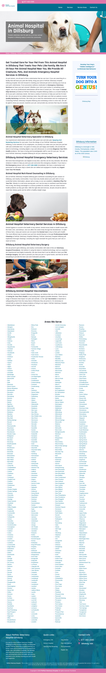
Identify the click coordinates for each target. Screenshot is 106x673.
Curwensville (11, 544)
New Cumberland (60, 477)
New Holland (59, 481)
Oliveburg (58, 533)
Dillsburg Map (86, 101)
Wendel (81, 552)
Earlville (9, 604)
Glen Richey (35, 414)
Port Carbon (58, 604)
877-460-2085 (29, 2)
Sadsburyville (83, 372)
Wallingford (82, 525)
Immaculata (34, 513)
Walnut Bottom (83, 527)
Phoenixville (59, 580)
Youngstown (82, 610)
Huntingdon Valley (36, 507)
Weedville (82, 548)
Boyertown (10, 428)
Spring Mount (83, 443)
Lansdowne (34, 584)
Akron (9, 335)
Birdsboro (10, 412)
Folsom (33, 368)
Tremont (81, 497)
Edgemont (10, 616)
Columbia (10, 521)
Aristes (9, 354)
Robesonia (82, 358)
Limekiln (33, 622)
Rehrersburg (83, 339)
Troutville (82, 501)
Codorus (9, 515)
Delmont (9, 566)
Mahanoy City (59, 360)
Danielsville (10, 554)
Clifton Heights (11, 507)
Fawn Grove (35, 354)
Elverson (34, 331)
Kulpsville (34, 560)
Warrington (82, 536)
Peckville (58, 568)
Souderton (82, 424)
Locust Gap (58, 339)
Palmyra (57, 552)
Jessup (33, 525)
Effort (8, 618)
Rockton (81, 362)
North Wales (58, 513)
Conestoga (10, 523)
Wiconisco (82, 572)
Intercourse (34, 515)
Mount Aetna (59, 442)
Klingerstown (35, 554)
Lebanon (34, 598)
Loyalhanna (58, 345)
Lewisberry (34, 618)
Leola (33, 616)
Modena (57, 424)
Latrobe (33, 588)
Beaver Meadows (12, 388)
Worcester (82, 592)
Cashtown (10, 473)
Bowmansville (11, 426)
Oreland (57, 542)
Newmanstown (59, 503)
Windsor (81, 584)
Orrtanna (57, 544)
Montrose (58, 434)
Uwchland (82, 515)
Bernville (10, 394)
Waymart (81, 542)
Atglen (9, 366)
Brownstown (11, 455)
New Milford (58, 487)
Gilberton (34, 402)
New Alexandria (60, 469)
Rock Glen (82, 360)
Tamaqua (82, 477)
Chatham (10, 483)
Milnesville (58, 418)
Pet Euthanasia (65, 646)
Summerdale (83, 461)
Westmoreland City (84, 562)
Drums (9, 596)
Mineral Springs (60, 420)
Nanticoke (58, 459)
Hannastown (35, 455)
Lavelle (33, 592)
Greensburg (34, 445)
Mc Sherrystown (60, 392)
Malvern (57, 366)
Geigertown (34, 394)
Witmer (81, 586)
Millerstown (58, 414)
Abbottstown (11, 325)
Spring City (82, 436)
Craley (9, 533)
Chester (9, 487)
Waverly (81, 540)
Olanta (57, 527)
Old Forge (58, 529)
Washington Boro (84, 538)
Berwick (9, 398)
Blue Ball (10, 416)
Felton (33, 358)
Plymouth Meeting (60, 598)
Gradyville (34, 434)
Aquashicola (11, 347)
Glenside (34, 424)
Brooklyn (10, 449)
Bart (8, 380)
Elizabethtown (11, 620)
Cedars (9, 475)
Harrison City (35, 467)
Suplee (81, 467)
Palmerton (58, 550)
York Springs (83, 608)
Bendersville (11, 390)
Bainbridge (10, 374)
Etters (33, 341)
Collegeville (10, 517)
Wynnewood (83, 598)
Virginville (82, 521)
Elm (32, 327)
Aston (9, 364)
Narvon (57, 463)
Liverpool (58, 335)
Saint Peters (82, 378)
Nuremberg (58, 523)
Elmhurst (34, 329)
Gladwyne (34, 408)
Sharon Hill (82, 398)
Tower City (82, 495)
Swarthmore (82, 469)
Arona (9, 358)
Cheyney (10, 493)
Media (57, 398)
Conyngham (11, 527)
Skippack (82, 418)
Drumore (10, 594)
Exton (33, 345)
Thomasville (82, 485)
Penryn (57, 574)
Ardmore (9, 351)
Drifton (9, 592)
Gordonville (34, 432)
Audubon (10, 370)
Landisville (34, 580)
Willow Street (83, 580)
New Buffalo (58, 475)
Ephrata (33, 337)
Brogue (9, 445)
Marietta (57, 380)
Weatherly (82, 546)
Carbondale (10, 469)
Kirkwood (34, 550)
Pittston (57, 590)
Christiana (10, 497)
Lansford (33, 586)
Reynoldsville (83, 345)
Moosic (57, 436)
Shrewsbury (82, 414)
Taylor (81, 479)
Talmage (81, 475)
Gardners (34, 390)
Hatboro (33, 469)
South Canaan (83, 426)
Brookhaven (10, 447)
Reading (81, 329)
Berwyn (9, 400)
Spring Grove (83, 440)
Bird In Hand (11, 410)
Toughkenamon (83, 493)
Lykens (57, 351)
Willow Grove (83, 578)
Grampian (34, 436)
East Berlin (10, 606)
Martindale (58, 382)
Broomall (10, 453)
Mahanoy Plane (60, 362)
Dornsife (9, 580)
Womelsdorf (82, 588)
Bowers (9, 424)
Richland (81, 351)
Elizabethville (11, 622)
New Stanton (59, 501)
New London (59, 485)
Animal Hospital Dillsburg (24, 53)
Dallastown (10, 548)
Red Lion (82, 335)
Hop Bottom (34, 495)
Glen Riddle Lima (36, 416)
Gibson (33, 398)
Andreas (9, 341)
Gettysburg (34, 396)
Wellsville (82, 550)
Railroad (57, 622)
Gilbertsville (34, 404)
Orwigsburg (58, 546)
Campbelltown (11, 467)
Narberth (57, 461)
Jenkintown (34, 521)
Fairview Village (36, 349)
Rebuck (81, 333)
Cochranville (11, 513)
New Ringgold (59, 499)
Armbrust (10, 356)
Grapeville (34, 442)
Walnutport (82, 529)
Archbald (10, 349)
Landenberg (34, 576)
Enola (33, 335)
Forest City (34, 374)
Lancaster (34, 574)
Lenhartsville (35, 610)
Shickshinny (82, 410)
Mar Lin (57, 376)
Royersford (82, 368)
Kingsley (33, 546)
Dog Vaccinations (66, 643)
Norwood (58, 517)
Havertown (34, 475)
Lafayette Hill (35, 566)
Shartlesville (82, 400)
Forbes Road (35, 370)
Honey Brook (35, 493)
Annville (9, 345)
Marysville (58, 386)
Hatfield (33, 471)
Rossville (82, 366)
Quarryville (58, 618)
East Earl (10, 608)
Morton (57, 440)
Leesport (33, 604)
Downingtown (11, 586)
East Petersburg (12, 610)
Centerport (10, 477)
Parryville (58, 562)
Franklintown (35, 380)
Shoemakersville (84, 412)
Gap (32, 388)
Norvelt (57, 515)
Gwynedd (34, 447)
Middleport (58, 406)
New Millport (59, 489)
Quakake (58, 616)
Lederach (34, 602)
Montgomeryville (60, 432)
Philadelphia (59, 578)
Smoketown (82, 422)
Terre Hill (81, 483)
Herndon (33, 481)
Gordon (33, 430)
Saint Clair (82, 374)
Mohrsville (58, 428)
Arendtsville (10, 352)
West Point (82, 560)
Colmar (9, 519)
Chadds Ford (11, 479)
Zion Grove (82, 616)
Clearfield (10, 503)
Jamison (33, 517)
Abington (10, 327)
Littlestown (58, 333)
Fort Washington (36, 376)
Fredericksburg (35, 382)
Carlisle (9, 471)
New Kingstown (60, 483)
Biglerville (10, 406)
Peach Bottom (59, 564)
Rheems (81, 347)
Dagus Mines (11, 546)
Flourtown (34, 364)
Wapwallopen (83, 533)
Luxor (57, 349)
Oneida (57, 536)
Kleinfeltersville (35, 552)
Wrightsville (82, 594)
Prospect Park (59, 612)
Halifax (33, 451)
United (81, 511)
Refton (81, 337)
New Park (58, 493)
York (80, 602)
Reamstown (82, 331)
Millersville (58, 416)
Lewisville (34, 620)
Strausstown (82, 455)
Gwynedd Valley (36, 449)
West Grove (82, 558)
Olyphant (58, 534)
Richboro (82, 349)
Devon (9, 574)
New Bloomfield (60, 473)
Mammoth (58, 368)
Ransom (81, 325)
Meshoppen (58, 404)
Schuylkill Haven (84, 384)
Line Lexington (59, 327)
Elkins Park (34, 325)
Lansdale (34, 582)
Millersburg (58, 412)
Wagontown (82, 523)
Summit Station (83, 465)
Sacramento (82, 370)
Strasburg (82, 453)
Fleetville (34, 360)
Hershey (33, 485)
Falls (32, 351)
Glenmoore (34, 420)
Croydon (9, 538)
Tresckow (82, 499)
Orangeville (58, 540)
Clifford (9, 505)
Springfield (82, 445)
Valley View (82, 517)
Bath (8, 382)
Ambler (9, 339)
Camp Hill (10, 465)
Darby (9, 556)
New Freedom (59, 479)
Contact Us (93, 7)
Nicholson (58, 509)
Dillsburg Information (86, 141)
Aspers (9, 362)
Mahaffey (58, 358)
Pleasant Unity (59, 594)
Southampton (83, 432)
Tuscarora (82, 505)
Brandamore (11, 432)
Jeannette (34, 519)
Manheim (58, 372)
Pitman (57, 588)
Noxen (57, 521)
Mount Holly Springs (61, 445)
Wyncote (81, 596)
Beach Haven (11, 386)
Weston (81, 564)
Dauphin (9, 560)
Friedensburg (35, 386)
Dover (9, 584)
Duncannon (10, 600)
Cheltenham (11, 485)
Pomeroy (58, 602)
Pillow (57, 582)
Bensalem (10, 392)
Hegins (33, 479)
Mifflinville (58, 410)
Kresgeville (34, 558)
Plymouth (58, 596)
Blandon (9, 414)
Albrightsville (11, 337)
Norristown (58, 511)
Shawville (82, 402)
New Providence (60, 497)
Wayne (81, 544)
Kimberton (34, 542)
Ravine (81, 327)
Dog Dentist (64, 640)
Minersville (58, 422)
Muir (56, 455)
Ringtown (82, 356)
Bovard (9, 422)
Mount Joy (58, 447)
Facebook (73, 670)
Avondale (10, 372)
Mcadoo (57, 394)
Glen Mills (34, 412)
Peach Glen (58, 566)
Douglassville (11, 582)
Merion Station (59, 402)
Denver (9, 570)
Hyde (32, 509)
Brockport (10, 438)
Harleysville (34, 463)
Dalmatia (10, 550)
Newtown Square (60, 507)
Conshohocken (11, 525)
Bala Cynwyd (11, 376)
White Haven (83, 568)
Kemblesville (35, 536)
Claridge (9, 499)
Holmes (33, 489)
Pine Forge (58, 584)
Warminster (82, 534)
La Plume (34, 564)
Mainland (58, 364)
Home (7, 53)
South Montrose (83, 430)
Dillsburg (13, 53)
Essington (34, 339)
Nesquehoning (59, 467)
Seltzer (81, 392)
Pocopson (58, 600)
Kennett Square (35, 538)
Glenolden (34, 422)
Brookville (10, 451)
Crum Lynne (10, 540)
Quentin (57, 620)
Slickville (81, 420)
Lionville (57, 329)
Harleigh (33, 461)
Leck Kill (33, 600)
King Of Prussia (35, 544)
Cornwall (10, 529)
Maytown (58, 388)
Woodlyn (81, 590)
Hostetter (34, 501)
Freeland (34, 384)
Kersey (33, 540)
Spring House (83, 442)
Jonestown (34, 529)
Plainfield (58, 592)
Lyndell (57, 352)
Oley (56, 531)
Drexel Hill (10, 590)
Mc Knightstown (60, 390)
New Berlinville (59, 471)
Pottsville (58, 610)
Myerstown (58, 457)
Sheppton (82, 406)
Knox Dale (34, 556)
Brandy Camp (11, 434)
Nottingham (58, 519)
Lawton (33, 596)
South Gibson (83, 428)
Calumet (9, 463)
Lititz (56, 331)
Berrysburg (10, 396)
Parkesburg (58, 560)
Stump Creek (83, 457)
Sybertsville (82, 471)
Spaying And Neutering (50, 646)
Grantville (34, 440)
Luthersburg (58, 347)
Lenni (33, 612)
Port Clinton (58, 606)
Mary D (57, 384)
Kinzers (33, 548)
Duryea (9, 602)
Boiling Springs (11, 420)
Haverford (34, 473)
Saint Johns (82, 376)
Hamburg (34, 453)
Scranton (81, 390)
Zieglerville (82, 614)
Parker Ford (58, 558)
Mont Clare (58, 430)
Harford (33, 459)
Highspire (34, 487)
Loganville (58, 341)
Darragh (9, 558)
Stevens (81, 449)
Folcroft (33, 366)
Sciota (81, 388)
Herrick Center (35, 483)
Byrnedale (10, 461)
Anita (8, 343)
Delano (9, 564)
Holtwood (34, 491)
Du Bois (9, 598)
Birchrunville (11, 408)
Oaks (56, 525)
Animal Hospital (48, 643)
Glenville (34, 426)
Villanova (82, 519)
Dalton (9, 552)
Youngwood (82, 612)
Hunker (33, 505)
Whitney (81, 570)
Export (33, 343)
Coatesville (10, 511)
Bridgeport (10, 436)
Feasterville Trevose (37, 356)
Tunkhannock (83, 503)
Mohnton (57, 426)
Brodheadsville (11, 443)
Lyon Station (59, 354)
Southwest (82, 434)
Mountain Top (59, 451)
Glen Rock (34, 418)
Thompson (82, 487)
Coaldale (10, 509)
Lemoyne (34, 608)
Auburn (9, 368)
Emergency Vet (48, 640)
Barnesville (10, 378)
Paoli (56, 554)
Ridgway (81, 352)
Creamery (10, 534)
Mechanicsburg (59, 396)
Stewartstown (83, 451)
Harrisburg (34, 465)
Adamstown (10, 331)
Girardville (34, 406)
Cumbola (10, 542)
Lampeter (34, 572)
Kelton (33, 534)
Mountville (58, 453)
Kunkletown (34, 562)
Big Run (9, 404)
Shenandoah (83, 404)
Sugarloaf (82, 459)
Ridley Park (82, 354)
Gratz (32, 443)
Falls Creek (34, 352)
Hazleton (34, 477)
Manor (57, 374)
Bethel (9, 402)
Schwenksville (83, 386)
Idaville (33, 511)
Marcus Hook (59, 378)
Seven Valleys (83, 394)
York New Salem (84, 606)
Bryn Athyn (10, 457)
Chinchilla (10, 495)
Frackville (34, 378)
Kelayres (34, 533)
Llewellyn (58, 337)
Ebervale (10, 614)
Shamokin (82, 396)
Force (33, 372)
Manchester (58, 370)
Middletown (58, 408)
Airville (9, 333)
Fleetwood (34, 362)
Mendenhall (58, 400)
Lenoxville (34, 614)
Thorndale (82, 489)
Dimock (9, 578)
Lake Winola (35, 570)
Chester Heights (12, 489)
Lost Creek (58, 343)
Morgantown (59, 438)
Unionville (82, 509)
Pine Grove (58, 586)
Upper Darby (83, 513)
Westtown (82, 566)
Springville (82, 447)
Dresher (9, 588)
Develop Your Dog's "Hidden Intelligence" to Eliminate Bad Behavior (86, 67)
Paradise (58, 556)
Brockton (10, 440)
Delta (9, 568)
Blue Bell (10, 418)
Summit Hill (82, 463)
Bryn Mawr (10, 459)
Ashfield (9, 360)
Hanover (33, 457)
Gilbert (33, 400)
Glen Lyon (34, 410)
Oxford (57, 548)
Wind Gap (82, 582)
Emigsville (34, 333)
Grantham (34, 438)
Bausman (10, 384)
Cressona (10, 536)
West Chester (83, 556)
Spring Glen (82, 438)
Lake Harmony (35, 568)
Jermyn (33, 523)
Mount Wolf (58, 449)
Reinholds (82, 341)
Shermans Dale (83, 408)
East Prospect (11, 612)
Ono (56, 538)
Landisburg (34, 578)
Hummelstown (35, 503)
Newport (57, 505)
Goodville (34, 428)
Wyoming (82, 600)
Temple (81, 481)
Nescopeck (58, 465)
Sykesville (82, 473)
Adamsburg (10, 329)
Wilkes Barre (83, 574)
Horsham (34, 499)
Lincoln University (60, 325)
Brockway (10, 442)
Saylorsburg (82, 380)
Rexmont (81, 343)
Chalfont (9, 481)
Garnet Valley (35, 392)
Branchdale (10, 430)
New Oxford (58, 491)
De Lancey (10, 562)
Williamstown (83, 576)
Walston (81, 531)
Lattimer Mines (35, 590)
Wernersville (83, 554)
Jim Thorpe (34, 527)
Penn (56, 572)
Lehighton (34, 606)
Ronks (81, 364)
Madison (57, 356)
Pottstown (58, 608)
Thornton (81, 491)
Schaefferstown (83, 382)
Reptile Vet (64, 650)
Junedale (34, 531)
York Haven (82, 604)
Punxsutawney (59, 614)
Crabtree (10, 531)
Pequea (57, 576)
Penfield (57, 570)
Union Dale (82, 507)
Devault (9, 572)
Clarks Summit (11, 501)
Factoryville (34, 347)
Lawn (33, 594)
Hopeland (34, 497)
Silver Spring (83, 416)
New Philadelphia (60, 495)
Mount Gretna (59, 443)
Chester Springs (12, 491)
